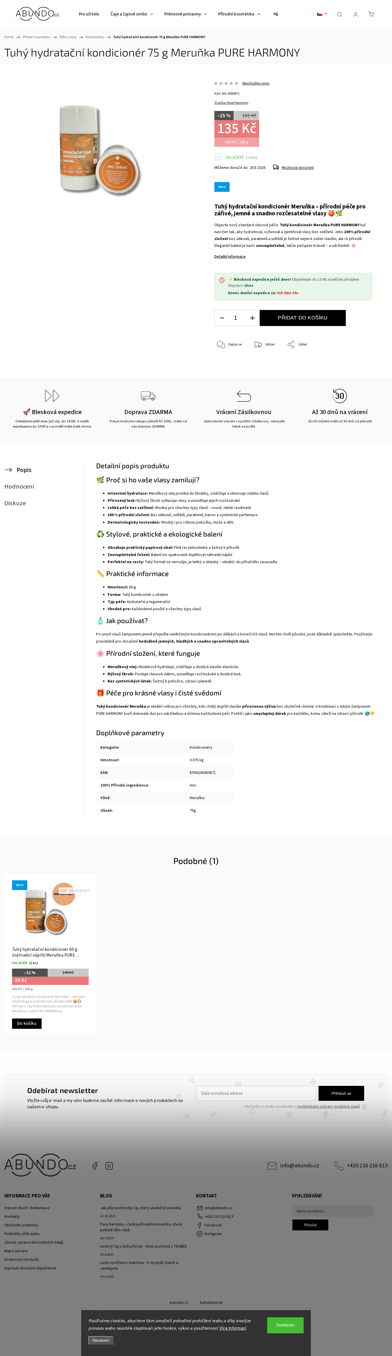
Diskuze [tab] (15, 503)
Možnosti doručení (298, 168)
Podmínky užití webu (22, 1234)
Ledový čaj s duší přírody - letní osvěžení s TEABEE (143, 1246)
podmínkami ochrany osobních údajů (329, 1106)
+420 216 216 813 (367, 1166)
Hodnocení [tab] (19, 486)
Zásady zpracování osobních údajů (33, 1242)
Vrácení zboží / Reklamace (26, 1208)
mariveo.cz (179, 1303)
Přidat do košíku (302, 318)
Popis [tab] (24, 470)
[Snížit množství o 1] (222, 318)
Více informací (233, 1328)
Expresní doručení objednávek (30, 1268)
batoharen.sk (211, 1303)
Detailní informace (230, 257)
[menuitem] (89, 14)
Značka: (231, 102)
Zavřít (360, 363)
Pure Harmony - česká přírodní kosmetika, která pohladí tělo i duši (141, 1227)
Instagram (109, 1166)
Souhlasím (285, 1325)
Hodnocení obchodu (21, 1260)
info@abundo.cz (299, 1166)
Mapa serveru (16, 1251)
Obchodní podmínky (21, 1225)
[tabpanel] (50, 954)
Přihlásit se (341, 1093)
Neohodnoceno (255, 83)
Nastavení (100, 1340)
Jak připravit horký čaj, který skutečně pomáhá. (141, 1208)
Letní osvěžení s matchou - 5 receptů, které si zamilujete (139, 1265)
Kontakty (12, 1217)
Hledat (310, 1224)
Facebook (94, 1166)
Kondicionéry (201, 747)
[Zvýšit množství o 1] (252, 318)
